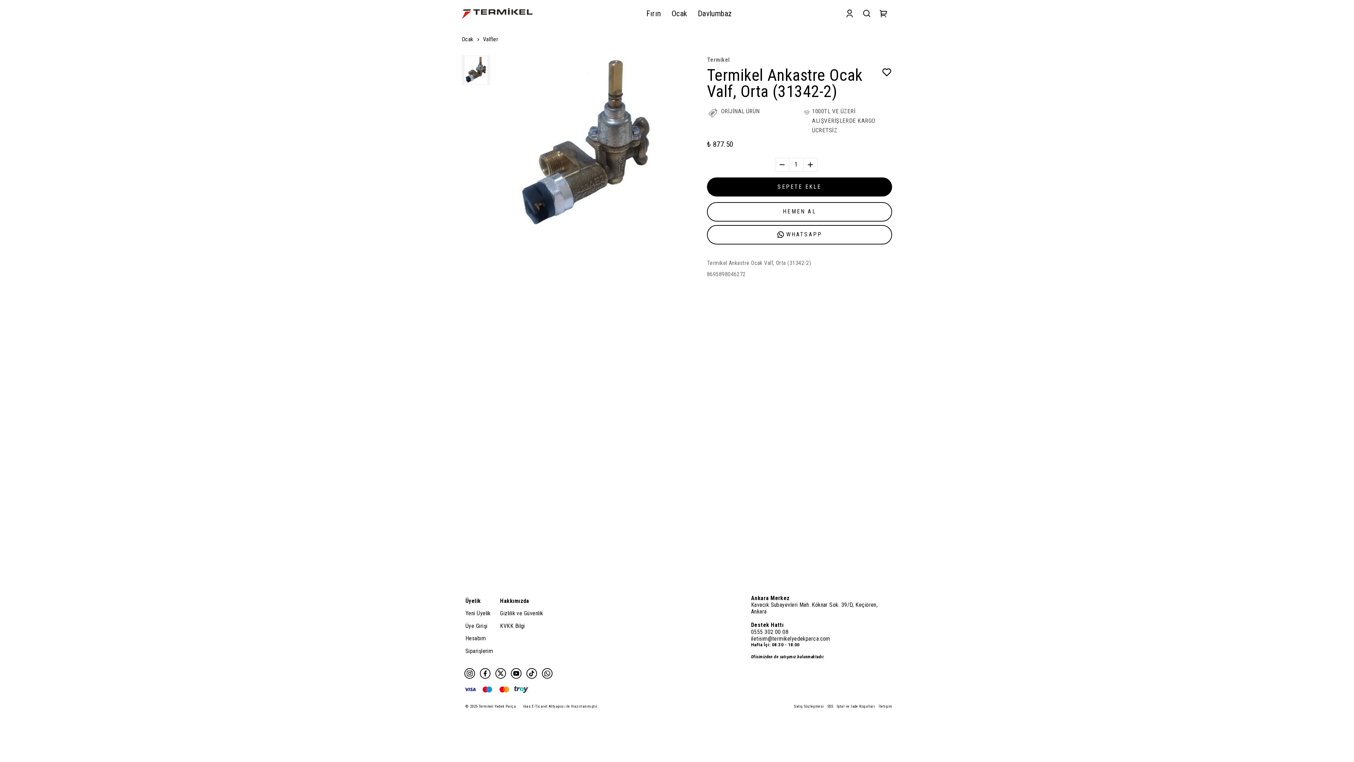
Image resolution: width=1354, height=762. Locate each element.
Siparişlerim (479, 651)
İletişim (885, 706)
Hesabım (475, 638)
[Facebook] (485, 673)
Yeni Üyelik (478, 613)
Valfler (490, 39)
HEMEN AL (799, 211)
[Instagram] (469, 673)
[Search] (866, 13)
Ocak (468, 39)
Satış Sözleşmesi (809, 706)
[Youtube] (516, 673)
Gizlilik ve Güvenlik (521, 613)
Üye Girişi (476, 626)
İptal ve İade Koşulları (856, 706)
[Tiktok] (531, 673)
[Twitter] (500, 673)
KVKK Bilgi (512, 626)
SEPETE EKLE (799, 186)
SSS (830, 706)
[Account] (849, 13)
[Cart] (883, 13)
